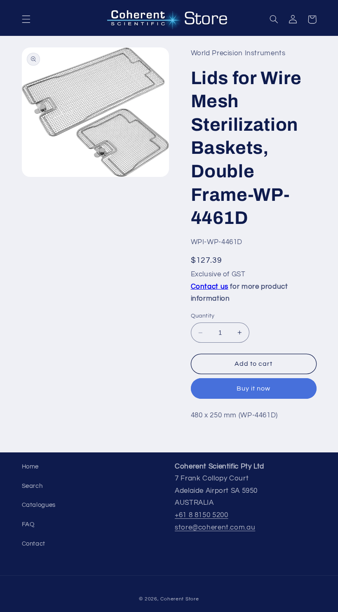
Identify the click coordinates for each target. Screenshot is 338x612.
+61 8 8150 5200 (201, 515)
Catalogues (39, 505)
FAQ (28, 524)
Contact (33, 544)
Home (30, 467)
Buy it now (254, 388)
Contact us (209, 286)
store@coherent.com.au (215, 527)
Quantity (203, 316)
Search (32, 486)
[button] (25, 19)
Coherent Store (179, 599)
